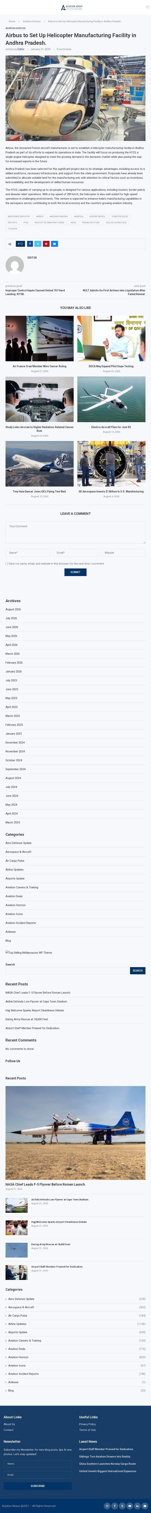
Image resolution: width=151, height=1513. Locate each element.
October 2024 (14, 760)
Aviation (78, 216)
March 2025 (13, 716)
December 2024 (15, 742)
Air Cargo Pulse (76, 1315)
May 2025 (11, 698)
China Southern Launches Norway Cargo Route (107, 1463)
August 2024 (13, 778)
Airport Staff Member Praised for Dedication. (33, 1028)
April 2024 (11, 813)
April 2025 (11, 707)
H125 (25, 222)
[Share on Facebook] (30, 244)
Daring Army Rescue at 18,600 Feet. (27, 1019)
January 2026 (14, 671)
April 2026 (11, 645)
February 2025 (14, 724)
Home (12, 21)
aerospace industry (19, 216)
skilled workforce (116, 222)
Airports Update (76, 1332)
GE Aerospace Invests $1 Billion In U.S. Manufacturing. (111, 491)
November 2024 (15, 751)
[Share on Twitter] (37, 244)
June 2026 (12, 627)
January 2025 (14, 733)
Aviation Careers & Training (76, 1340)
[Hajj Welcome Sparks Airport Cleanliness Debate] (17, 1227)
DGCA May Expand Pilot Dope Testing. (111, 366)
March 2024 (13, 822)
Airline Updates (76, 1324)
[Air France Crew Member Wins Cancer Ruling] (40, 338)
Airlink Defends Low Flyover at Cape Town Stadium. (37, 1001)
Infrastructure (91, 222)
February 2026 (14, 662)
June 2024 (12, 795)
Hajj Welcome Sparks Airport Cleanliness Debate (35, 1010)
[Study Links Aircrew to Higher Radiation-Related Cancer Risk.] (40, 399)
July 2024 (11, 787)
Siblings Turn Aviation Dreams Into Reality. (105, 1456)
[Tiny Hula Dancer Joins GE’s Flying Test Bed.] (40, 464)
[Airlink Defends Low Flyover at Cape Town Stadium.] (17, 1205)
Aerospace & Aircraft (76, 1307)
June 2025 (12, 689)
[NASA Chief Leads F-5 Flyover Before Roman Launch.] (75, 1133)
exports (12, 222)
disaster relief (120, 216)
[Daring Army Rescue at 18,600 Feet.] (17, 1250)
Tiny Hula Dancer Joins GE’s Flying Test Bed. (39, 491)
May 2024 (11, 804)
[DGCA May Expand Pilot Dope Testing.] (111, 338)
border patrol (97, 216)
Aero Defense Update (76, 1299)
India (73, 222)
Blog (76, 1390)
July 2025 (11, 680)
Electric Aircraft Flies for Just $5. (111, 427)
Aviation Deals (76, 1349)
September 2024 (15, 769)
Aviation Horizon (32, 21)
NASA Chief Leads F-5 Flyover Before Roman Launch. (38, 992)
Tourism (12, 229)
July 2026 (11, 618)
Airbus (39, 216)
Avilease (76, 1382)
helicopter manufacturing (49, 222)
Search (10, 964)
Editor (21, 49)
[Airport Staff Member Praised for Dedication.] (17, 1272)
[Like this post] (21, 244)
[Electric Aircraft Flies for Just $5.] (111, 399)
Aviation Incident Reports (76, 1374)
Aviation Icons (76, 1365)
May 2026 (11, 636)
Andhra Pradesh (59, 216)
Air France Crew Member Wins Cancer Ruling (39, 366)
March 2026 (13, 653)
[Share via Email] (54, 244)
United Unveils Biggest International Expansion (107, 1471)
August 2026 (13, 609)
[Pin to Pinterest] (46, 244)
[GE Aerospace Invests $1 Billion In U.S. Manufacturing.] (111, 464)
